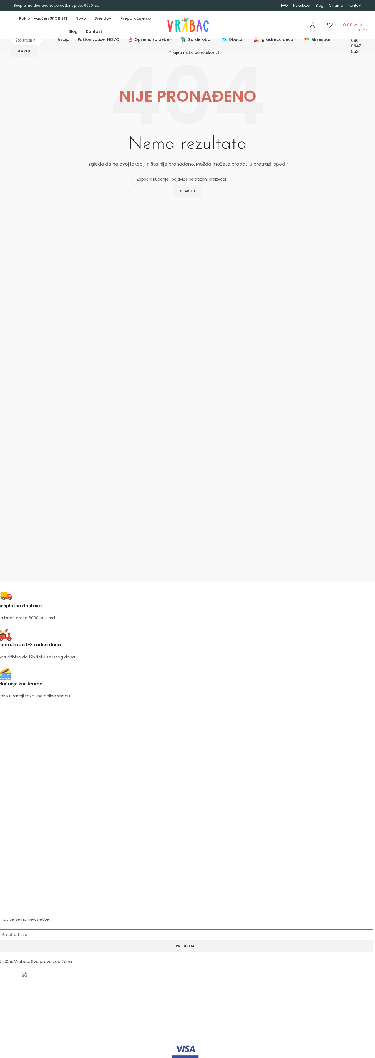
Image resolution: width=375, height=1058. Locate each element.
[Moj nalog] (312, 25)
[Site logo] (166, 25)
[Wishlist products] (329, 25)
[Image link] (185, 992)
